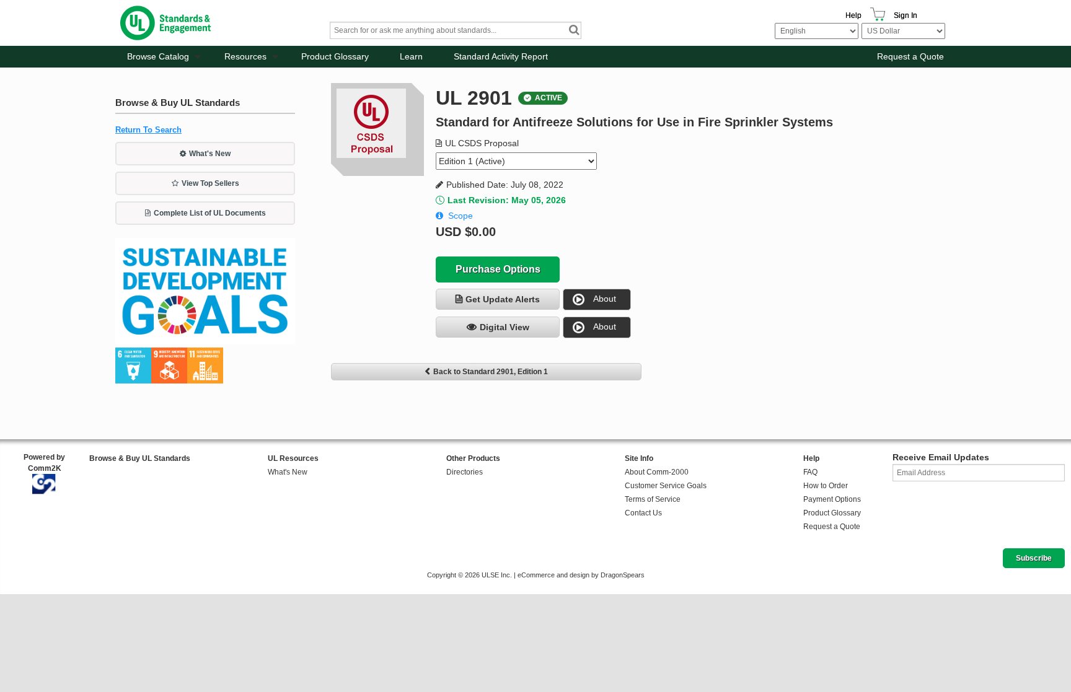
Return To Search (148, 129)
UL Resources (293, 458)
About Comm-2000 (657, 472)
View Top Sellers (210, 183)
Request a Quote (910, 56)
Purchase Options (498, 269)
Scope (460, 216)
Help (853, 15)
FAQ (810, 472)
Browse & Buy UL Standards (139, 458)
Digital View (504, 327)
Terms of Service (653, 499)
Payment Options (832, 499)
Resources (245, 56)
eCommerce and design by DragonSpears (581, 575)
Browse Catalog (158, 56)
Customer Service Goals (666, 485)
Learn (411, 56)
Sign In (905, 15)
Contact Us (643, 513)
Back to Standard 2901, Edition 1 (490, 371)
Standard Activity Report (501, 56)
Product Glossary (335, 56)
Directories (464, 472)
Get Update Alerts (502, 299)
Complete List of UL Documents (210, 213)
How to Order (825, 485)
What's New (210, 153)
